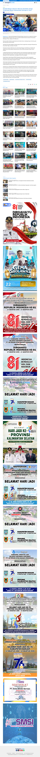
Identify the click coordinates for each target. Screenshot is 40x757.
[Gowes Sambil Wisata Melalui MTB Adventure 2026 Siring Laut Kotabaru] (5, 199)
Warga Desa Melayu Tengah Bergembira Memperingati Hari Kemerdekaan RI (8, 107)
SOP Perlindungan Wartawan (29, 753)
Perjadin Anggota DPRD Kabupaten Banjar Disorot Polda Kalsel (19, 193)
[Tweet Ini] (30, 84)
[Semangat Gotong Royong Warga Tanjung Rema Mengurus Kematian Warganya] (31, 166)
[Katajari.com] (9, 2)
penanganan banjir (6, 81)
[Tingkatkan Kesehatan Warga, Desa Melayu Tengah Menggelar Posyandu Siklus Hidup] (20, 145)
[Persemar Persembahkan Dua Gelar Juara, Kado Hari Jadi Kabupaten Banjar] (8, 166)
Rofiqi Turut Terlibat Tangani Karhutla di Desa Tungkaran (31, 117)
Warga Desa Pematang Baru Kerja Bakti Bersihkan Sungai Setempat (19, 160)
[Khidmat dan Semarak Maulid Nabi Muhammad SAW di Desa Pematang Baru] (20, 91)
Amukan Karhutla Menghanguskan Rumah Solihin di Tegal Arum (19, 189)
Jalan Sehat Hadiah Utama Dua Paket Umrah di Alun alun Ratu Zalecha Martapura (20, 171)
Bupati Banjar (12, 79)
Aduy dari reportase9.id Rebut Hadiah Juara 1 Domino (8, 128)
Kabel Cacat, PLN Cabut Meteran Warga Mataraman (31, 160)
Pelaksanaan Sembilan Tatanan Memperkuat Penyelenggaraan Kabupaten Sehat (8, 149)
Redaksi (13, 753)
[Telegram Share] (34, 84)
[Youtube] (22, 750)
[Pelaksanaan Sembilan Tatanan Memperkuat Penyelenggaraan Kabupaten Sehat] (8, 145)
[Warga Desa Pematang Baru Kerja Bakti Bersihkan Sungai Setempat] (20, 156)
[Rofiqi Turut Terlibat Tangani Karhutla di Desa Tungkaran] (31, 113)
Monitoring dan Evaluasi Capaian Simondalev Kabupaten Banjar (31, 139)
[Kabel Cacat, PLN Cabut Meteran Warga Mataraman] (31, 156)
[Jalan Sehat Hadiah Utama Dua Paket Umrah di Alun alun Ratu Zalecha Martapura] (20, 166)
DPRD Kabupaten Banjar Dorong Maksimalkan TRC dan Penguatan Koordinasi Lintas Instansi (20, 107)
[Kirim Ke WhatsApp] (36, 84)
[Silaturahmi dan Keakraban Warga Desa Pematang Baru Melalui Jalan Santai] (8, 113)
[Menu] (3, 2)
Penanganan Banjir (10, 11)
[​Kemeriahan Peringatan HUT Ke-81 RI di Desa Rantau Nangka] (20, 113)
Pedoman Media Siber (19, 753)
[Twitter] (18, 750)
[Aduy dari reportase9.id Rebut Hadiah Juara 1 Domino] (8, 123)
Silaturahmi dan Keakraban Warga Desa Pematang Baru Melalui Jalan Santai (7, 117)
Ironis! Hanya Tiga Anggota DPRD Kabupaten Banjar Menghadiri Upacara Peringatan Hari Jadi (8, 160)
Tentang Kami (9, 753)
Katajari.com (5, 36)
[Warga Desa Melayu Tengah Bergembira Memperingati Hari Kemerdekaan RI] (8, 102)
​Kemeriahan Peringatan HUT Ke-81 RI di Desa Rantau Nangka (20, 117)
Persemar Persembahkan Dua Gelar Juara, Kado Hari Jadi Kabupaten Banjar (8, 171)
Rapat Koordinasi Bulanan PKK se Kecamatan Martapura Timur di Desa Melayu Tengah (31, 96)
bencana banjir (5, 79)
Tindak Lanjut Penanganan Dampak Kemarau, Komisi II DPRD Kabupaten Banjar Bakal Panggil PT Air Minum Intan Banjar (31, 107)
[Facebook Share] (28, 84)
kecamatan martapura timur (20, 79)
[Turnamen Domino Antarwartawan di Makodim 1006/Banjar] (8, 134)
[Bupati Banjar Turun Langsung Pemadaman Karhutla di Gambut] (8, 91)
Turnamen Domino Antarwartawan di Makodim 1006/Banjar (7, 139)
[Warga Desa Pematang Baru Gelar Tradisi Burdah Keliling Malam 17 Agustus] (20, 134)
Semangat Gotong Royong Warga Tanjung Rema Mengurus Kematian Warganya (31, 171)
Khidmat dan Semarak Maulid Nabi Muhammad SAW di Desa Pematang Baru (23, 0)
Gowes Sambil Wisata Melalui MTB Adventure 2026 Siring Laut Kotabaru (20, 198)
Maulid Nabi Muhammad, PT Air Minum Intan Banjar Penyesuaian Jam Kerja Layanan (22, 185)
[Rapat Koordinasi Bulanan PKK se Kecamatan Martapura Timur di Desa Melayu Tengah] (31, 91)
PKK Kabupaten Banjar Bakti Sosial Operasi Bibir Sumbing (31, 128)
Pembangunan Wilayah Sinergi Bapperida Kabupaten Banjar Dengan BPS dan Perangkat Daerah (31, 149)
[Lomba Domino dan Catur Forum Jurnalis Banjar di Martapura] (20, 123)
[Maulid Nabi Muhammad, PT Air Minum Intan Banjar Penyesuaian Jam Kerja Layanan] (5, 186)
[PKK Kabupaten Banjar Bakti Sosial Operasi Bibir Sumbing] (31, 123)
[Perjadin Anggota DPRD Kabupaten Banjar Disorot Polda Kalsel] (5, 194)
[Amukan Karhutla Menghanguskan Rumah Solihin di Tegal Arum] (5, 190)
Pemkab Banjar (28, 79)
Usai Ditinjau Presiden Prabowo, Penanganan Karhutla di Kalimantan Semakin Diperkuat (21, 181)
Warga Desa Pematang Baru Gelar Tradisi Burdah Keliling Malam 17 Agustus (19, 139)
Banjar (4, 7)
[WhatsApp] (24, 750)
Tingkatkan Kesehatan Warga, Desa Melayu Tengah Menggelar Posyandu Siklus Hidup (20, 149)
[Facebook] (16, 750)
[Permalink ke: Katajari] (4, 12)
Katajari (6, 11)
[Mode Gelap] (34, 2)
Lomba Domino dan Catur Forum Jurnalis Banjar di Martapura (19, 128)
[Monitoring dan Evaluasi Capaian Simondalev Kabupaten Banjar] (31, 134)
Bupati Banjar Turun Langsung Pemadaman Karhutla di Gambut (8, 96)
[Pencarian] (36, 2)
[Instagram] (20, 750)
